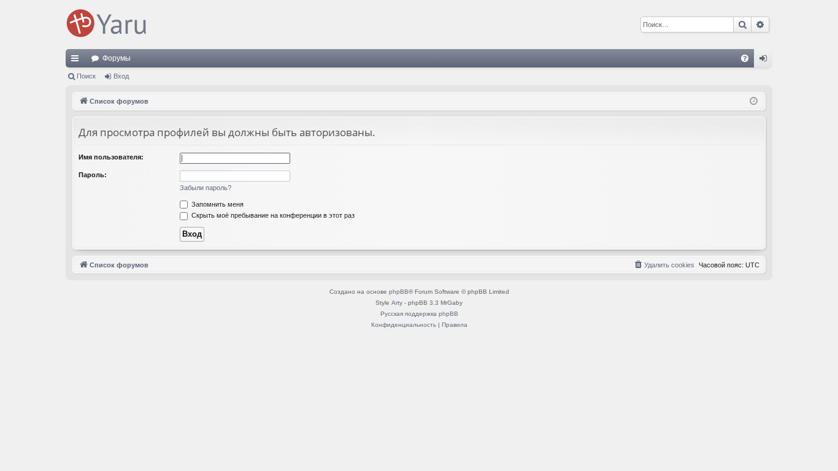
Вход (121, 76)
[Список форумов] (109, 24)
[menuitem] (745, 58)
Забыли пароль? (205, 187)
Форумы (116, 58)
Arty (396, 302)
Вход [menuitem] (765, 60)
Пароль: (93, 174)
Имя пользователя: (111, 157)
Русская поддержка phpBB (419, 313)
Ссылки (77, 60)
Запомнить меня (217, 204)
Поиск (86, 76)
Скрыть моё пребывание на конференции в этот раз (272, 215)
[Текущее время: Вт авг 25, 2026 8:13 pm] (754, 101)
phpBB (399, 291)
